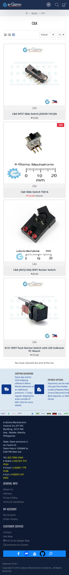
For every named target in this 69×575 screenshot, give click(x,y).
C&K (34, 107)
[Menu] (48, 5)
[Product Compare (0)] (13, 35)
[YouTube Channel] (34, 553)
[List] (9, 35)
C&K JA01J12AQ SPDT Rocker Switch (34, 269)
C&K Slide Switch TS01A (34, 191)
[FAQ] (50, 553)
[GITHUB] (42, 553)
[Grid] (5, 35)
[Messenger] (26, 553)
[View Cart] (64, 5)
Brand (34, 13)
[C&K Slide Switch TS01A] (34, 152)
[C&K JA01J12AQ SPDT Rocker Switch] (34, 230)
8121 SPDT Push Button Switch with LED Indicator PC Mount (34, 349)
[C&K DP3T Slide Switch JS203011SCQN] (34, 74)
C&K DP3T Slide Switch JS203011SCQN (34, 113)
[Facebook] (18, 553)
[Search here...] (56, 5)
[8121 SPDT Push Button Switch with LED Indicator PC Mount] (34, 308)
